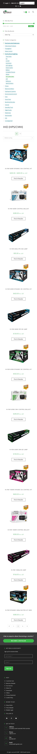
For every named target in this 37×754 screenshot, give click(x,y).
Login (7, 3)
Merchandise (8, 115)
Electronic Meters (9, 88)
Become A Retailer (18, 641)
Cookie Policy (9, 697)
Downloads (9, 690)
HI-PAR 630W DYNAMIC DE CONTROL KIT (18, 369)
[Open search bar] (33, 12)
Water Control (8, 51)
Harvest (7, 105)
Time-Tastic (9, 56)
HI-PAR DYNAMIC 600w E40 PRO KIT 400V (18, 610)
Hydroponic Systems (10, 91)
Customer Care (10, 681)
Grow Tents (8, 99)
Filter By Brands (9, 31)
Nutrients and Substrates (12, 43)
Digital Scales (8, 110)
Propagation (8, 48)
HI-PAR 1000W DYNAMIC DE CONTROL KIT (18, 489)
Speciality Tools (9, 107)
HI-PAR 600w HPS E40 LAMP (18, 249)
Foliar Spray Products (10, 46)
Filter (31, 26)
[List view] (20, 133)
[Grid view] (16, 133)
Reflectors (8, 81)
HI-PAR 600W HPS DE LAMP (18, 329)
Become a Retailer (10, 683)
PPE (6, 118)
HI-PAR (7, 61)
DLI (6, 58)
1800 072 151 (15, 3)
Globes (7, 74)
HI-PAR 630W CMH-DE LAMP (19, 449)
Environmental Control (11, 94)
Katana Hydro (9, 67)
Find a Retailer (9, 707)
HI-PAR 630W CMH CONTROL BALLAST (18, 409)
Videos (8, 693)
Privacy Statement (11, 695)
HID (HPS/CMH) (10, 76)
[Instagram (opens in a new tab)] (18, 6)
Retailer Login (9, 710)
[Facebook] (7, 718)
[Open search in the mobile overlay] (32, 12)
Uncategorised (8, 120)
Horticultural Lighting (11, 54)
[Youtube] (16, 718)
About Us (8, 688)
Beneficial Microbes (10, 102)
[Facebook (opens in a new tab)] (16, 6)
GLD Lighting (9, 65)
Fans (6, 96)
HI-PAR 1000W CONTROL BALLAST (18, 530)
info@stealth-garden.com (15, 744)
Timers (7, 86)
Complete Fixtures (10, 72)
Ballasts (8, 70)
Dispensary (8, 112)
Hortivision (8, 63)
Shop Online (9, 705)
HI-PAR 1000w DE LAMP (18, 570)
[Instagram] (11, 718)
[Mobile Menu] (28, 12)
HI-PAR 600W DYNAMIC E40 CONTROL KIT (18, 168)
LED (7, 79)
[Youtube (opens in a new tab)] (20, 6)
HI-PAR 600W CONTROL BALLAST (18, 209)
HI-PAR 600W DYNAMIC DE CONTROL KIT (18, 289)
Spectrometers (9, 83)
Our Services (9, 685)
